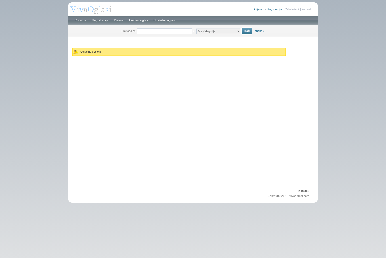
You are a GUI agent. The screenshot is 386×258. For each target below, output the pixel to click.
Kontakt (306, 9)
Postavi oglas (138, 20)
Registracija (274, 9)
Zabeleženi (292, 9)
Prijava (258, 9)
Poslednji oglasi (164, 20)
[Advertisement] (193, 39)
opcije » (259, 31)
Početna (80, 20)
